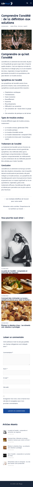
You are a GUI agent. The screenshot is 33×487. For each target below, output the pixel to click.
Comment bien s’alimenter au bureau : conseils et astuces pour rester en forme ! (15, 299)
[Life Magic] (6, 3)
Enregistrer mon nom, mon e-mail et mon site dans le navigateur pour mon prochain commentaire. (16, 401)
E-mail (5, 378)
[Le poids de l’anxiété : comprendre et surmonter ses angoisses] (16, 244)
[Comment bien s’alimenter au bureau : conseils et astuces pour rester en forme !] (16, 284)
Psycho (20, 26)
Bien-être (14, 26)
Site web (6, 387)
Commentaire (8, 352)
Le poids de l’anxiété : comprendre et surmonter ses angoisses (14, 272)
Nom (5, 369)
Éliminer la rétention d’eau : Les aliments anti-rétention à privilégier (15, 326)
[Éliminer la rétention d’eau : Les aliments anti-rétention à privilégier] (16, 311)
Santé (25, 26)
